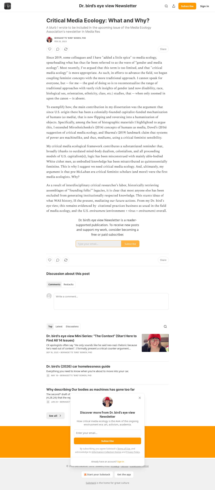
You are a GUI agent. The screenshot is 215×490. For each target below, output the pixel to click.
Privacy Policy (133, 451)
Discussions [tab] (72, 326)
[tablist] (60, 284)
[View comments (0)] (57, 49)
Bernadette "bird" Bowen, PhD (70, 38)
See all (53, 415)
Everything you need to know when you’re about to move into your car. (87, 371)
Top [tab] (50, 326)
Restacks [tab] (68, 284)
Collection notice (139, 466)
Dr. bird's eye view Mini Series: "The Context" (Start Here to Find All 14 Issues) (91, 338)
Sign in (204, 6)
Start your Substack (98, 474)
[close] (139, 398)
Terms (124, 466)
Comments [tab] (54, 284)
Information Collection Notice (106, 451)
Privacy (115, 466)
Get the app (124, 474)
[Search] (166, 6)
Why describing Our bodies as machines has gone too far (90, 389)
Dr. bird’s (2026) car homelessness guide (78, 366)
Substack (91, 482)
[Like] (49, 49)
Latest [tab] (59, 326)
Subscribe (187, 6)
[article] (107, 346)
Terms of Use (123, 448)
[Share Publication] (173, 6)
